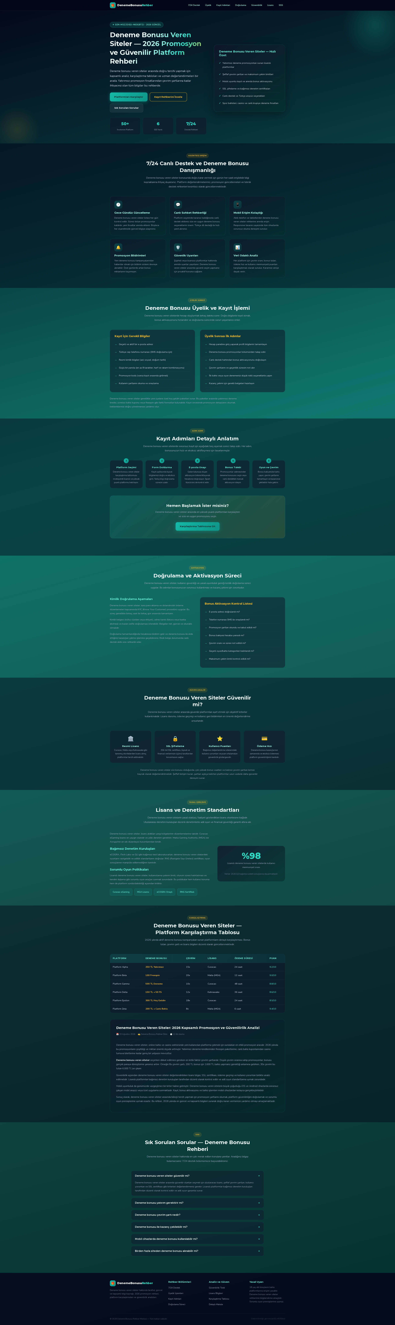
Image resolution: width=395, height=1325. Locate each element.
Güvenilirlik (256, 5)
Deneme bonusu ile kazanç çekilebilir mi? (197, 1227)
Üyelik (208, 5)
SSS (281, 5)
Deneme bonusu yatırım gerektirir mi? (197, 1203)
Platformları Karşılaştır (128, 96)
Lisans (270, 5)
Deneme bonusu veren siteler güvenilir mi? (198, 1176)
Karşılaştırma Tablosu (219, 1298)
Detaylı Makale (216, 1304)
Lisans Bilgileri (216, 1293)
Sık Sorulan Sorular (126, 107)
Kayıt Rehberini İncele (168, 96)
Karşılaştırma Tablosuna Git (197, 526)
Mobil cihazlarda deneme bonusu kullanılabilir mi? (197, 1239)
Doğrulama (240, 5)
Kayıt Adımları (223, 5)
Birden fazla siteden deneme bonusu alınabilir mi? (197, 1251)
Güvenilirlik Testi (217, 1287)
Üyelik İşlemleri (175, 1293)
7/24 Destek (194, 5)
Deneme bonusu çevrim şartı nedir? (197, 1215)
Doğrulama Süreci (176, 1304)
